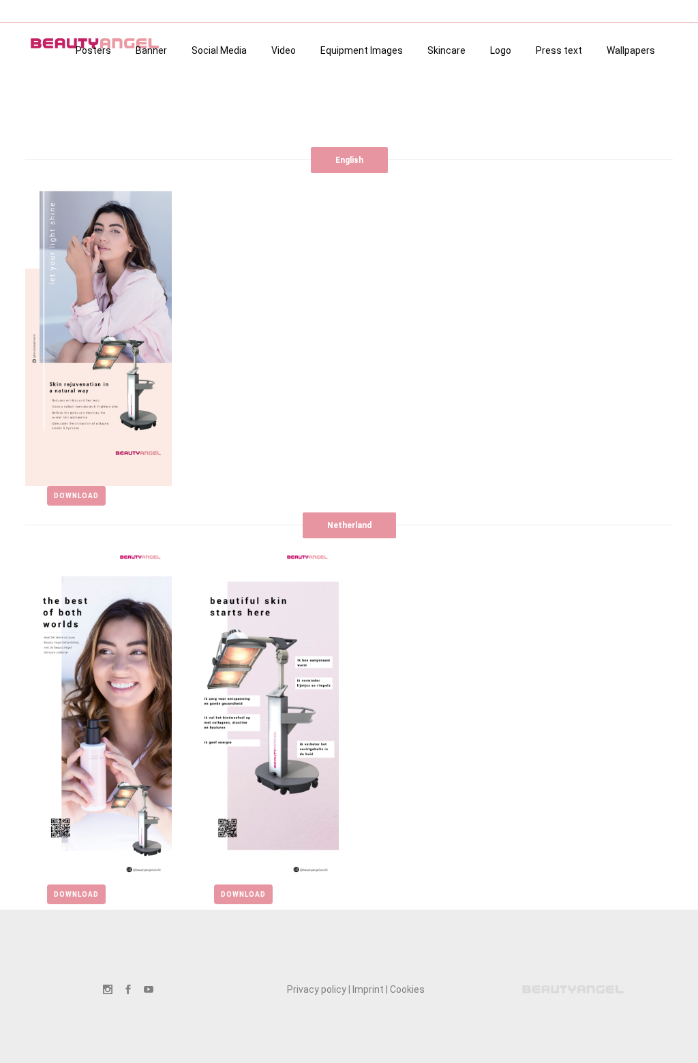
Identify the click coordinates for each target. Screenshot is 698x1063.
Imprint (368, 989)
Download (76, 495)
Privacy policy (316, 989)
